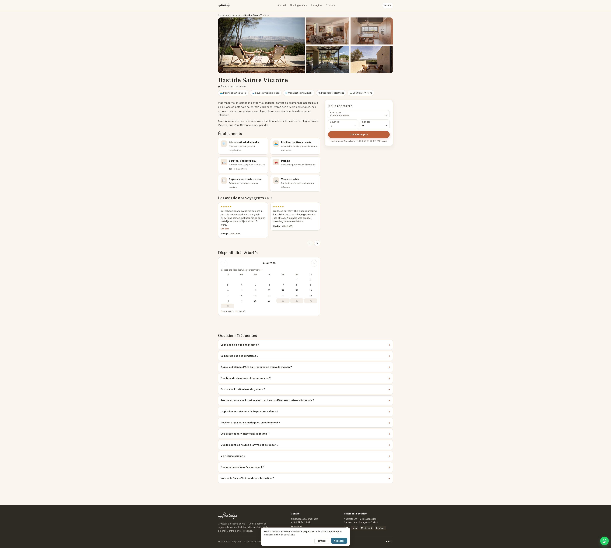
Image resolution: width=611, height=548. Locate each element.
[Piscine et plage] (327, 30)
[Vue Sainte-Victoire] (372, 30)
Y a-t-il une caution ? (233, 455)
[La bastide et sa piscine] (261, 45)
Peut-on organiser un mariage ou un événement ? (250, 422)
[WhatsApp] (604, 541)
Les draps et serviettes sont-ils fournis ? (245, 433)
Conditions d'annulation (255, 541)
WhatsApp (296, 526)
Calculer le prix (359, 134)
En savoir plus (288, 534)
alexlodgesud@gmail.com (304, 518)
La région (316, 5)
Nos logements (298, 5)
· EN (387, 5)
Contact (330, 5)
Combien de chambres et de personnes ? (246, 378)
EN (391, 541)
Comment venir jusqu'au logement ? (242, 467)
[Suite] (372, 59)
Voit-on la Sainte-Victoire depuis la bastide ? (247, 478)
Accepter (339, 540)
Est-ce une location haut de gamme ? (243, 389)
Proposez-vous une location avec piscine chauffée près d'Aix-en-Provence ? (267, 400)
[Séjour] (327, 59)
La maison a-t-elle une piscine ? (240, 344)
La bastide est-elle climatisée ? (239, 355)
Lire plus (225, 229)
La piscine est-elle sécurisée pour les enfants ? (249, 411)
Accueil (281, 5)
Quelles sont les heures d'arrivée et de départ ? (249, 444)
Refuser (321, 540)
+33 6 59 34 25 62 (300, 522)
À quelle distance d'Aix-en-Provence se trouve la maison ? (256, 366)
